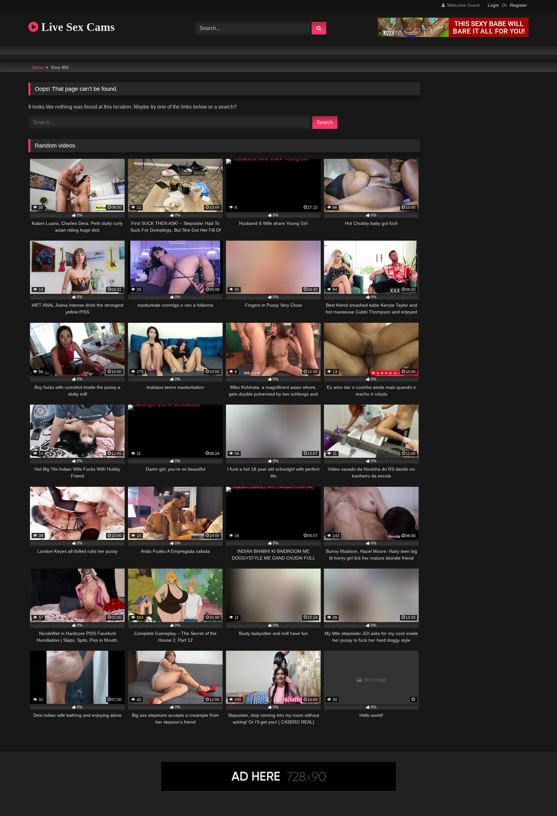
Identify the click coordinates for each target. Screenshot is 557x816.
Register (518, 5)
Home (37, 67)
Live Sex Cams (76, 27)
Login (493, 5)
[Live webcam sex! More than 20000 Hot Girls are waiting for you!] (453, 35)
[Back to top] (537, 797)
